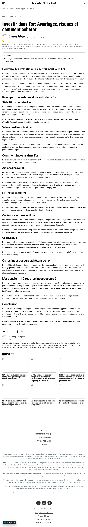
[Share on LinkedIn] (22, 331)
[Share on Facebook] (17, 331)
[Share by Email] (4, 331)
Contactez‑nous (44, 441)
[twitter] (38, 503)
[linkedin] (44, 503)
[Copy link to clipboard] (8, 331)
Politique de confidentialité (44, 519)
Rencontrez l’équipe (43, 434)
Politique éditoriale (44, 516)
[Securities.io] (44, 2)
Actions (44, 430)
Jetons (44, 444)
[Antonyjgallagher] (10, 339)
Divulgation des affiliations (44, 513)
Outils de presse (44, 437)
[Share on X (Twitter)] (13, 331)
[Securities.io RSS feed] (49, 503)
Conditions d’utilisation (44, 522)
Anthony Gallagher (18, 36)
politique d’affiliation (18, 48)
